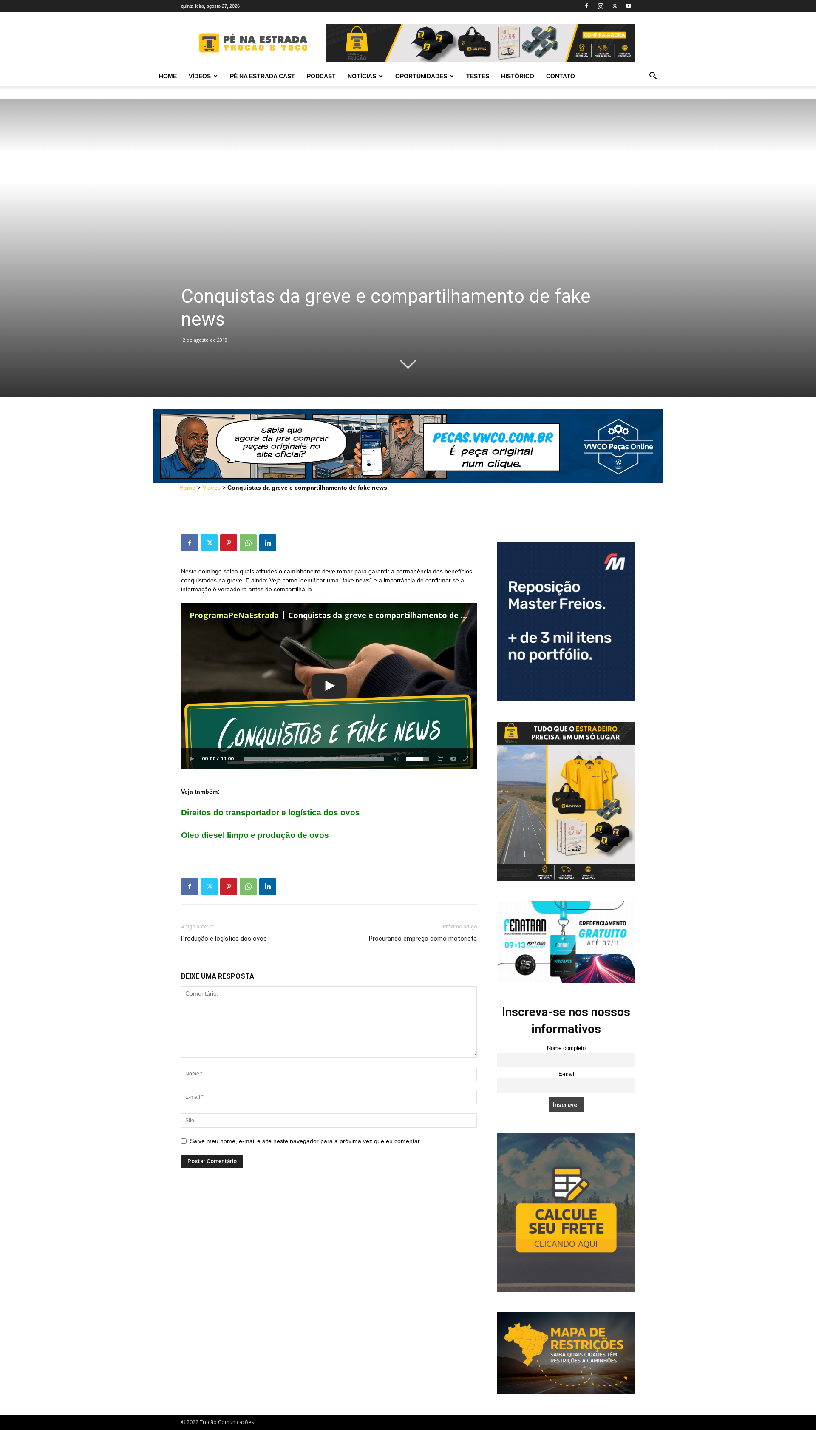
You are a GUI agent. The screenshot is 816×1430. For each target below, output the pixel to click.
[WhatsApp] (248, 542)
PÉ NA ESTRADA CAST (262, 76)
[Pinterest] (228, 542)
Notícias (362, 76)
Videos (211, 487)
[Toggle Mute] (395, 758)
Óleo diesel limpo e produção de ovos (255, 835)
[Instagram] (600, 6)
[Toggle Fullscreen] (466, 758)
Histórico (517, 76)
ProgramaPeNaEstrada (234, 615)
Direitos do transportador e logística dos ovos (270, 812)
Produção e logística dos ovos (224, 938)
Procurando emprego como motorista (423, 938)
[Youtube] (628, 6)
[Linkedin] (267, 542)
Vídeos (200, 76)
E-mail (566, 1074)
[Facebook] (586, 6)
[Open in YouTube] (453, 758)
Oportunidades (421, 76)
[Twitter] (614, 6)
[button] (653, 77)
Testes (477, 76)
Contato (560, 76)
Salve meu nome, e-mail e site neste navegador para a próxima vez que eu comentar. (305, 1141)
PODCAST (321, 76)
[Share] (440, 758)
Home (168, 76)
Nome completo (566, 1048)
